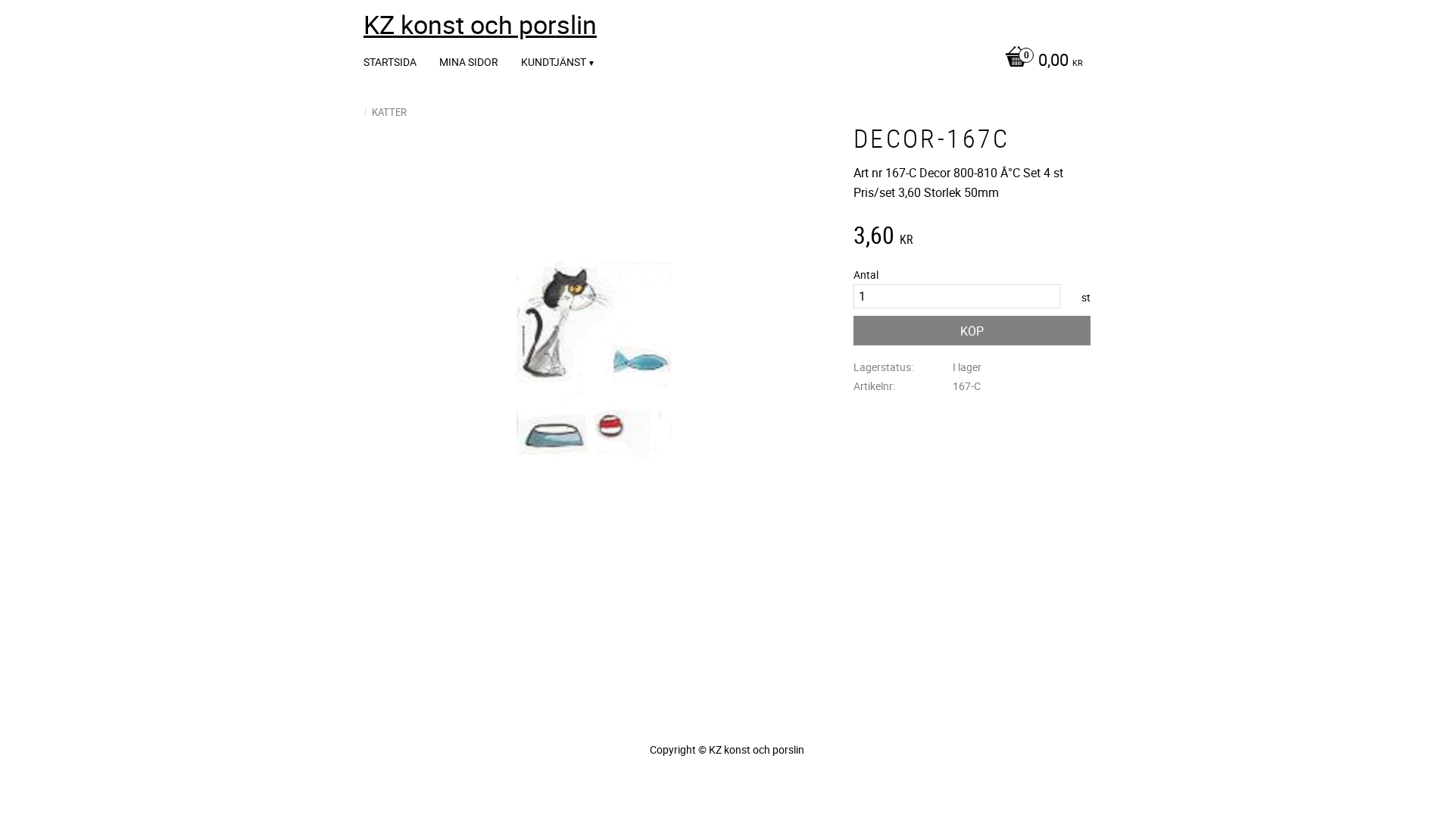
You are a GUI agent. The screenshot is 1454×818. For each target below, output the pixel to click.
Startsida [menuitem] (390, 62)
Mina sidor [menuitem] (468, 62)
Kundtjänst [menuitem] (553, 62)
